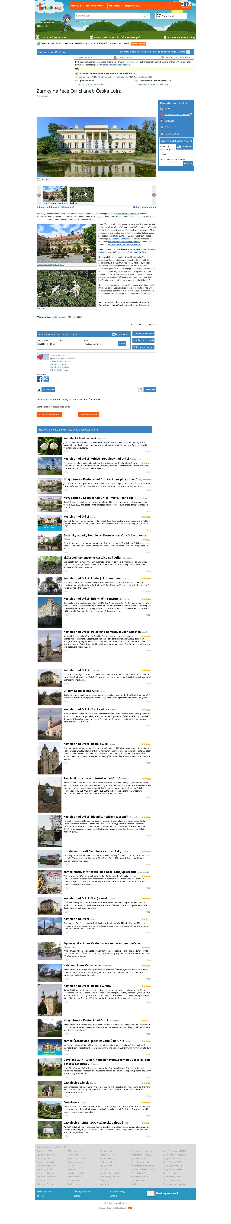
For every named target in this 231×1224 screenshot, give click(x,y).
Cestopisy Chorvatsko (46, 1176)
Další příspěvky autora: (58, 364)
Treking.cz (136, 1184)
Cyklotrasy (142, 84)
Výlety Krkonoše (138, 1173)
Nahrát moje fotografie (144, 207)
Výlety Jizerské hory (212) (142, 1165)
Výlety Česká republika (141, 1151)
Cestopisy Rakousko (46, 1154)
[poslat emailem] (46, 379)
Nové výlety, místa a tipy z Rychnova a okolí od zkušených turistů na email (152, 52)
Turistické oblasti (107, 1151)
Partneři (76, 1196)
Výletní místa (122, 77)
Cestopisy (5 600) (44, 1151)
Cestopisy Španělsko (46, 1165)
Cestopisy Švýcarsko (46, 1173)
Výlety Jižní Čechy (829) (141, 1154)
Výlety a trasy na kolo (172, 1176)
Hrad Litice (41, 308)
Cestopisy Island (44, 1180)
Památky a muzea (84, 77)
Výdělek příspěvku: (57, 361)
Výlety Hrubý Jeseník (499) (143, 1169)
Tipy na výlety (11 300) (104, 21)
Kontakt (113, 1196)
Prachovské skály (76, 1173)
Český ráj (104, 1180)
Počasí (167, 127)
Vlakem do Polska (45, 1184)
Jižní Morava (105, 1158)
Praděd (71, 1169)
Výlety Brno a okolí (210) (174, 1154)
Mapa (167, 108)
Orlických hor (129, 62)
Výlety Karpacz (169, 1173)
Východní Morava (108, 1154)
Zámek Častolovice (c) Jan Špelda (50, 265)
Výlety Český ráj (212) (140, 1158)
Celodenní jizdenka (142, 347)
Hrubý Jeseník (106, 1162)
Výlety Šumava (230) (140, 1162)
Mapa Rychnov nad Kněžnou (178, 57)
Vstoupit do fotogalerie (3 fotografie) (55, 207)
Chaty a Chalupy (172, 133)
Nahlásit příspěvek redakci (59, 370)
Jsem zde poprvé (44, 1191)
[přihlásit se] (186, 4)
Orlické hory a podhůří (110, 1176)
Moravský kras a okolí (110, 1173)
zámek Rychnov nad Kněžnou (116, 64)
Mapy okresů (86, 21)
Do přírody (82, 84)
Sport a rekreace (141, 77)
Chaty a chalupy (125, 57)
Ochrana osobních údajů (174, 1184)
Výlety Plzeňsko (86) (172, 1158)
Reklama (40, 1196)
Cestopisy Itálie (43, 1158)
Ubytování (169, 120)
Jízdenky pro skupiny (143, 333)
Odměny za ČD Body (143, 340)
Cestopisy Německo (46, 1162)
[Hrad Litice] (66, 288)
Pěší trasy (164, 84)
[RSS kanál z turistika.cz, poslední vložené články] (130, 1208)
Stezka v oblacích (76, 1176)
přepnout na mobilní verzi (115, 1203)
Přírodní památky (105, 77)
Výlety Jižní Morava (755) (174, 1169)
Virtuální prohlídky (171, 1180)
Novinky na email (167, 1193)
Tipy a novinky (85, 57)
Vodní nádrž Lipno (76, 1158)
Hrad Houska (74, 1180)
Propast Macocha (76, 1162)
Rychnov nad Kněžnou (52, 52)
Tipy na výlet (85, 80)
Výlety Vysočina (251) (172, 1165)
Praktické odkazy (117, 1191)
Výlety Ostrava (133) (172, 1162)
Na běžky (153, 84)
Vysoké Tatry (105, 1184)
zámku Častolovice (123, 239)
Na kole (93, 84)
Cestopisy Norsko (45, 1169)
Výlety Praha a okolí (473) (174, 1151)
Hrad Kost (72, 1165)
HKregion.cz (143, 305)
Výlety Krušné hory (139, 1176)
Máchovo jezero (75, 1151)
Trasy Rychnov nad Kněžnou (152, 80)
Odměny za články (81, 1191)
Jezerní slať (73, 1154)
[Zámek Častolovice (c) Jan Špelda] (66, 243)
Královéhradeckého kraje (127, 214)
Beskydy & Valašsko (109, 1165)
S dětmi (102, 84)
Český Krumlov (75, 1184)
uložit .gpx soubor (60, 317)
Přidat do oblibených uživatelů (63, 358)
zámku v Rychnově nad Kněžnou (125, 245)
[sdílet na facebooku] (40, 379)
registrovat (186, 7)
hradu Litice (132, 277)
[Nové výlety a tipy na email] (188, 52)
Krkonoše (104, 1169)
